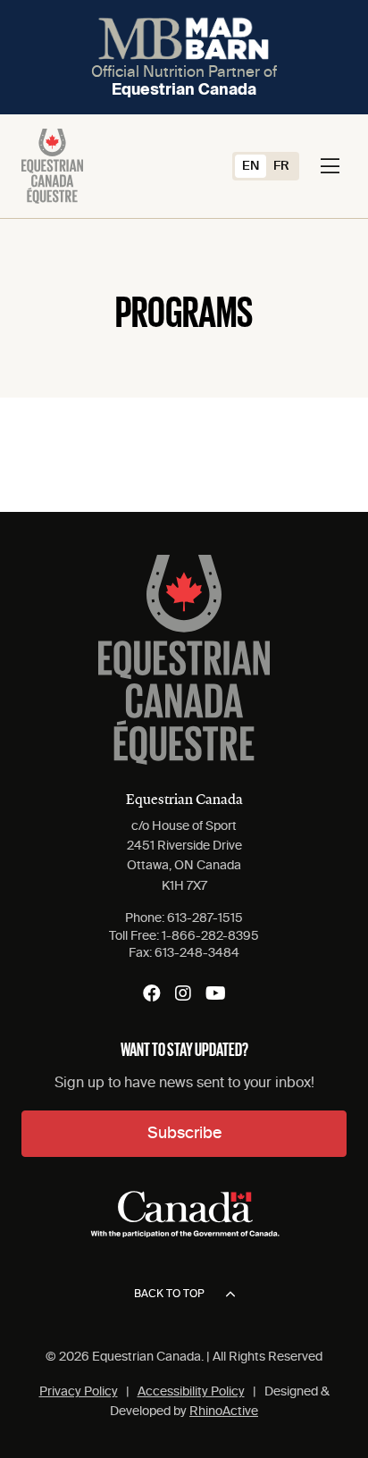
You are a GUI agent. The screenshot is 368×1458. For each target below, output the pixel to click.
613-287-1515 (205, 918)
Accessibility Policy (191, 1392)
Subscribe (184, 1134)
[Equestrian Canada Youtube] (215, 993)
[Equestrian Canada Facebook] (152, 993)
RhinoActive (223, 1411)
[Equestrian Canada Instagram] (183, 993)
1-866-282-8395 (210, 936)
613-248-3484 (197, 953)
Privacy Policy (78, 1392)
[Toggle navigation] (330, 166)
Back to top (169, 1294)
